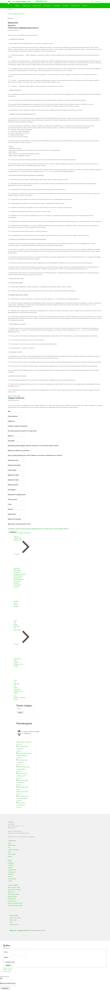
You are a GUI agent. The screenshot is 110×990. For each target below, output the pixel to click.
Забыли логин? (7, 971)
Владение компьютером (14, 465)
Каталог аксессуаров (15, 917)
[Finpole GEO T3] (21, 803)
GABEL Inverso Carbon (22, 791)
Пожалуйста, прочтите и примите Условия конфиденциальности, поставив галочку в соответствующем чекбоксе (38, 528)
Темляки (16, 604)
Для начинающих (11, 878)
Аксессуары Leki (14, 924)
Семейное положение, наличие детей (17, 426)
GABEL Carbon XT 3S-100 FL (24, 742)
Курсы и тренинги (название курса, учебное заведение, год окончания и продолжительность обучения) (35, 455)
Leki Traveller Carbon (21, 798)
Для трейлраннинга (19, 579)
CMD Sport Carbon (12, 896)
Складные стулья (18, 664)
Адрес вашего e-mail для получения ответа (19, 524)
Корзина (85, 5)
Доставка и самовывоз (21, 1)
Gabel (15, 621)
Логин (5, 952)
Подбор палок (26, 5)
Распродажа (56, 5)
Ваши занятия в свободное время (17, 494)
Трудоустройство (16, 398)
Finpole (15, 624)
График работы (12, 514)
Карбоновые (17, 568)
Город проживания (13, 416)
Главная (17, 5)
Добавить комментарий (14, 395)
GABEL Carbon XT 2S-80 (13, 887)
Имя (1, 978)
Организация (11, 440)
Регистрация (6, 947)
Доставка (65, 5)
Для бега (9, 881)
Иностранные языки (13, 460)
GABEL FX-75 (10, 892)
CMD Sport (16, 626)
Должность (11, 435)
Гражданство (11, 421)
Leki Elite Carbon (20, 769)
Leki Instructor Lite (12, 901)
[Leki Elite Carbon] (23, 766)
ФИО (9, 411)
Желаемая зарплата (13, 484)
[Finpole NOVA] (22, 780)
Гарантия (9, 856)
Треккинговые (17, 584)
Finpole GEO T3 (20, 805)
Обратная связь (75, 5)
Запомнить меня (10, 962)
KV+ (15, 628)
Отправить (13, 532)
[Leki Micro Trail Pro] (21, 773)
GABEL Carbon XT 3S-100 (14, 889)
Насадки (16, 601)
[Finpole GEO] (22, 760)
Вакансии (16, 30)
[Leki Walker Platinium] (24, 753)
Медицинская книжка (13, 475)
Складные (9, 867)
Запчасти (16, 586)
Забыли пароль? (7, 969)
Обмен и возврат (11, 854)
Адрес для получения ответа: (8, 983)
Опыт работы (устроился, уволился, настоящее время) (22, 430)
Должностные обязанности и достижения (18, 450)
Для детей (16, 583)
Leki (15, 622)
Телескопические (18, 575)
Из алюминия (17, 581)
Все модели (10, 865)
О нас (13, 1)
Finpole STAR (19, 748)
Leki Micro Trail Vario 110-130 (14, 905)
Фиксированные (18, 577)
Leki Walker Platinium (21, 755)
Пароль (6, 957)
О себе (9, 504)
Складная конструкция (20, 574)
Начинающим (17, 570)
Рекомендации (12, 489)
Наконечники (17, 658)
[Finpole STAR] (22, 746)
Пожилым (9, 876)
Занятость (10, 509)
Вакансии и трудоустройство (20, 930)
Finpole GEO (19, 762)
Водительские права (13, 479)
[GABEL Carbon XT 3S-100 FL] (28, 739)
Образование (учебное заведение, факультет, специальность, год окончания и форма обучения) (33, 445)
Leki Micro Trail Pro (21, 776)
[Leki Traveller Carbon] (22, 796)
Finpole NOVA (20, 782)
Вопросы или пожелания (14, 519)
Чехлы (15, 603)
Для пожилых (17, 572)
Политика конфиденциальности (16, 13)
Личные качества (12, 499)
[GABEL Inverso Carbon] (24, 789)
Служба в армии (12, 470)
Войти (9, 1)
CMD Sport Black (11, 898)
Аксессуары (47, 5)
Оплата (29, 1)
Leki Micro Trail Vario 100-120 (14, 903)
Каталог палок (37, 5)
